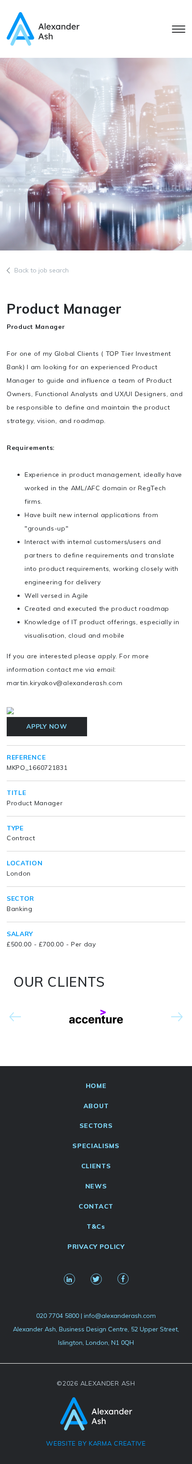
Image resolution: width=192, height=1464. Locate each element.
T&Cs (96, 1226)
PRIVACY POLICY (96, 1247)
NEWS (96, 1186)
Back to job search (41, 270)
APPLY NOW (46, 726)
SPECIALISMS (96, 1146)
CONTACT (96, 1206)
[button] (15, 1017)
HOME (96, 1086)
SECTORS (96, 1126)
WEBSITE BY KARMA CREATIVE (96, 1443)
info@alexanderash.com (120, 1316)
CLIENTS (96, 1166)
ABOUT (96, 1106)
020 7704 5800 (57, 1316)
